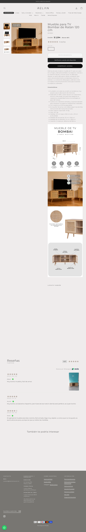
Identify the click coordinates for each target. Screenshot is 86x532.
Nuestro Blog (47, 481)
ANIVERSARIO (8, 13)
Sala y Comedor (27, 13)
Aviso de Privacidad (69, 489)
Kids (30, 15)
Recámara (39, 13)
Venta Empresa (52, 15)
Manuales (66, 494)
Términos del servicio (69, 479)
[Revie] (75, 369)
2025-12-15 (11, 398)
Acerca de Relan (48, 479)
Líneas (17, 13)
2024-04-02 (12, 376)
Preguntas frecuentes (70, 497)
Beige (51, 49)
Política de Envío (68, 486)
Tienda (43, 15)
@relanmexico (54, 484)
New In (36, 15)
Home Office (50, 13)
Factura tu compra (69, 491)
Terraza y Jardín (61, 13)
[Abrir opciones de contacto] (4, 527)
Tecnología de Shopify (43, 525)
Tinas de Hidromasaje (74, 13)
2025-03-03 (12, 412)
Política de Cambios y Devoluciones (69, 482)
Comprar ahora (65, 66)
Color (50, 45)
